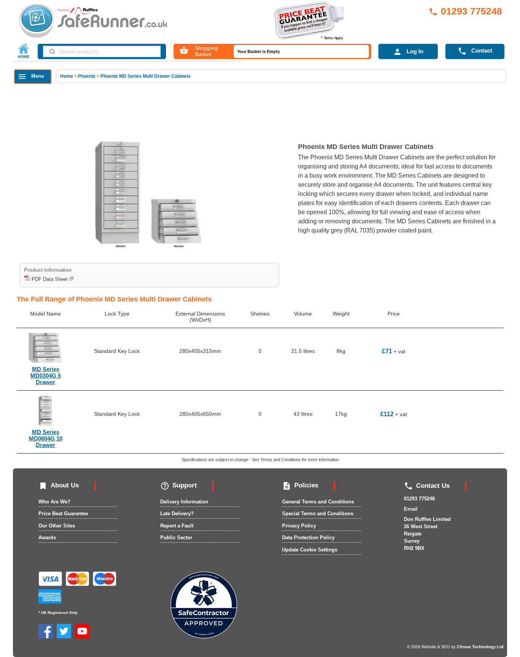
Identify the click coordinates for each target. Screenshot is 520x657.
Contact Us (427, 485)
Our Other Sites (56, 526)
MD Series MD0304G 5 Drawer (45, 375)
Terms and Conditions (280, 459)
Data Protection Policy (308, 537)
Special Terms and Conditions (317, 513)
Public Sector (176, 537)
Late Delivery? (177, 513)
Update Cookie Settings (309, 550)
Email (411, 509)
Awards (47, 537)
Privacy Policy (299, 526)
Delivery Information (184, 502)
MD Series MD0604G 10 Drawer (45, 438)
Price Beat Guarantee (63, 513)
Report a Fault (176, 526)
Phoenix (87, 76)
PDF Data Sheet (49, 279)
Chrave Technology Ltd (480, 646)
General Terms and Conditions (318, 502)
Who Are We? (54, 502)
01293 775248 (465, 11)
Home (67, 76)
